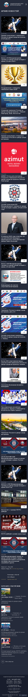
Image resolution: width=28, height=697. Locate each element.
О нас (9, 679)
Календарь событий (13, 574)
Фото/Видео (11, 577)
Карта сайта (18, 683)
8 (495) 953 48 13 (16, 689)
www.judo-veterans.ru (14, 692)
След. (17, 569)
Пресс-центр (18, 681)
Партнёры (9, 681)
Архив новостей (12, 579)
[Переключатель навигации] (26, 4)
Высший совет (16, 679)
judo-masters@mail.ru (15, 691)
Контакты (10, 683)
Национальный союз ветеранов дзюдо (14, 676)
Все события (9, 661)
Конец (21, 569)
